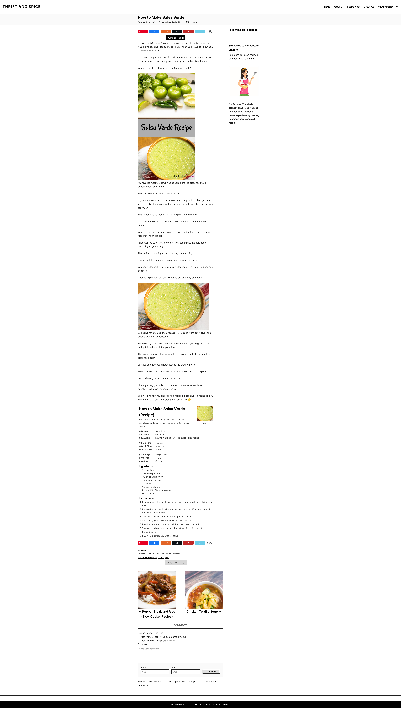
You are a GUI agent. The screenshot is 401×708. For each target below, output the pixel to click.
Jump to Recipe (176, 37)
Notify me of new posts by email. (159, 640)
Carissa (143, 551)
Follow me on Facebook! (243, 29)
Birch (201, 704)
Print (206, 423)
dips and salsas (176, 562)
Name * (145, 667)
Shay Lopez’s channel (243, 58)
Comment (143, 644)
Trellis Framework (213, 704)
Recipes (161, 557)
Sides (167, 557)
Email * (175, 667)
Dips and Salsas (144, 557)
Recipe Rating (145, 633)
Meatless (153, 557)
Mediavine (227, 704)
